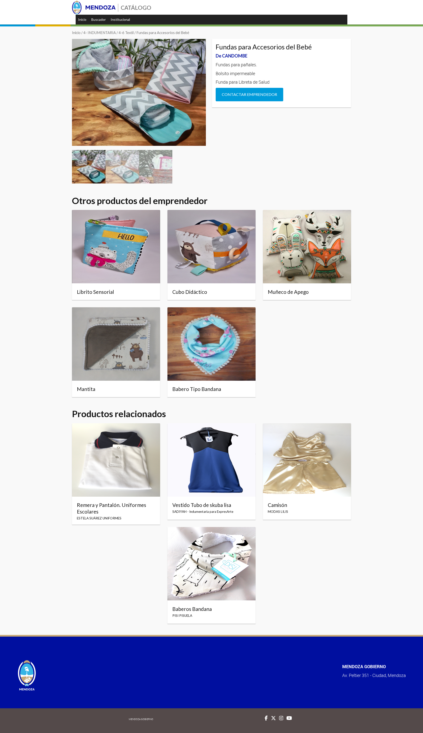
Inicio (82, 19)
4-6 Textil (126, 32)
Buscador (98, 19)
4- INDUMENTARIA (99, 32)
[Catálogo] (94, 8)
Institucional (120, 19)
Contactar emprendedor (249, 94)
